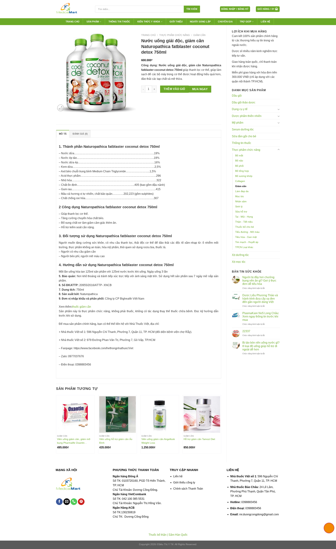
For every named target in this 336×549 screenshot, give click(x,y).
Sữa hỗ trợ (241, 211)
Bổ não (239, 160)
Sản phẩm (92, 21)
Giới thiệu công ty (184, 482)
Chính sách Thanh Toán (188, 488)
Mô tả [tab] (62, 134)
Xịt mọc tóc (239, 261)
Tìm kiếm (191, 9)
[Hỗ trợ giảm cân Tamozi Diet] (202, 414)
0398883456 (249, 502)
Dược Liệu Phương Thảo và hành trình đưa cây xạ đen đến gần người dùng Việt (260, 298)
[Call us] (74, 501)
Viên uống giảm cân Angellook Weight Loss (158, 441)
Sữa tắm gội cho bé (244, 136)
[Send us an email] (66, 501)
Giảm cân (240, 186)
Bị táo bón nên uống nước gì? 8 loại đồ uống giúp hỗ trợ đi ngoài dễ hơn (260, 346)
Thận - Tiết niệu (244, 221)
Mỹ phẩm (237, 122)
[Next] (221, 426)
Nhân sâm (241, 201)
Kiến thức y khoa (148, 21)
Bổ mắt (239, 155)
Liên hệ (265, 21)
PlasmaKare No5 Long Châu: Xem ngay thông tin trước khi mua (260, 316)
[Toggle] (278, 109)
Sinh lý (239, 206)
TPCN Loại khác (244, 247)
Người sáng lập (200, 21)
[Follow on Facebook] (59, 501)
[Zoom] (60, 107)
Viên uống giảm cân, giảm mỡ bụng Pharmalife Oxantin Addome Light (73, 441)
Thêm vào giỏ (174, 88)
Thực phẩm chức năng (246, 149)
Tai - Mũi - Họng (244, 216)
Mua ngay (200, 89)
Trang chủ (72, 21)
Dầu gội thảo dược (243, 102)
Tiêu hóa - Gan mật (246, 237)
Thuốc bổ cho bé (244, 226)
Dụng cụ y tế (239, 109)
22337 (246, 331)
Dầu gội (237, 95)
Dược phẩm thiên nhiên (246, 115)
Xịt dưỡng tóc (240, 254)
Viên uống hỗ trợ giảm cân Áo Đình (115, 441)
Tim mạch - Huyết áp (246, 242)
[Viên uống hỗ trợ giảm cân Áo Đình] (117, 414)
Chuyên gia (225, 21)
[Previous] (56, 426)
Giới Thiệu (176, 21)
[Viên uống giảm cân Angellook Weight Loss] (159, 414)
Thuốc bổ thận (157, 534)
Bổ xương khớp (243, 176)
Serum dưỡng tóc (243, 129)
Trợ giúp (245, 21)
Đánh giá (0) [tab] (80, 134)
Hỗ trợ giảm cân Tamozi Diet (199, 439)
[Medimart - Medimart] (72, 9)
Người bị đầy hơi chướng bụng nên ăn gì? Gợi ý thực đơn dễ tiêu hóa (259, 280)
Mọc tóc (239, 196)
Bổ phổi (239, 165)
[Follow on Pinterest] (81, 501)
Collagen (240, 181)
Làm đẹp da (241, 191)
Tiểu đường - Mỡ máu (247, 232)
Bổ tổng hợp (242, 171)
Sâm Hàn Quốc (178, 534)
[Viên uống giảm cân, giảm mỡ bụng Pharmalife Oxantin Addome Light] (75, 414)
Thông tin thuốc (119, 21)
